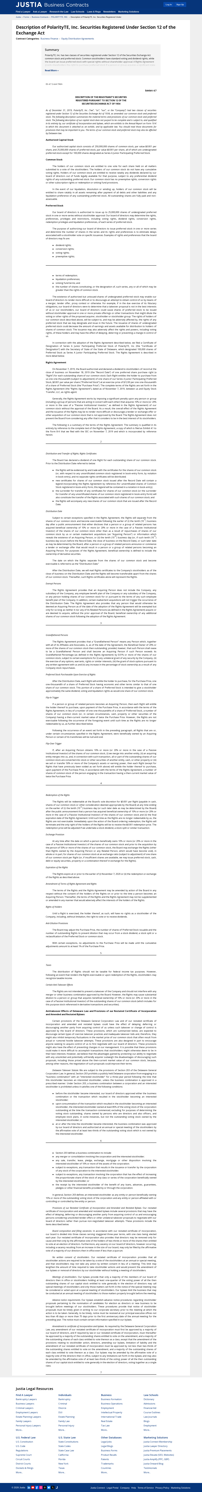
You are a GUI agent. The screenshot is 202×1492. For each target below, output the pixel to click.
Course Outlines (152, 1412)
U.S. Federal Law (26, 1437)
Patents (105, 1459)
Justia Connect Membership (158, 1441)
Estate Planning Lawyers (28, 1416)
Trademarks (107, 1463)
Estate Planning (66, 1416)
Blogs (147, 1421)
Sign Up (180, 4)
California (63, 1454)
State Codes (64, 1446)
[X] (52, 1487)
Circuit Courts (23, 1459)
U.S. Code (20, 1446)
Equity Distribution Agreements (77, 38)
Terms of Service (146, 1488)
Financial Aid (150, 1408)
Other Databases (111, 1437)
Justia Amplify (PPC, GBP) (156, 1459)
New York (63, 1463)
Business (106, 1395)
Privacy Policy (162, 1488)
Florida (61, 1459)
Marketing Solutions (128, 12)
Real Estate (106, 1421)
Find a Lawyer (23, 12)
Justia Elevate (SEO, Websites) (159, 1454)
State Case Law (66, 1450)
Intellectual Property (111, 1412)
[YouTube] (32, 1487)
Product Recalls (109, 1454)
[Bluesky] (48, 1487)
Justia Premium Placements (158, 1450)
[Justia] (29, 4)
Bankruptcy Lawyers (26, 1399)
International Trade (111, 1416)
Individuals (64, 1395)
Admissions (149, 1403)
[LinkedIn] (29, 1487)
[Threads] (44, 1487)
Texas (61, 1468)
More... (19, 1429)
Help (133, 1488)
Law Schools (77, 12)
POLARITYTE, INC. (59, 17)
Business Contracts (40, 17)
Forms (26, 17)
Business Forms (109, 1450)
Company (125, 1488)
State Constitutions (68, 1441)
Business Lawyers (25, 1403)
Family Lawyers (23, 1421)
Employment (107, 1408)
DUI (60, 1412)
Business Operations (112, 1403)
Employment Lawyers (27, 1412)
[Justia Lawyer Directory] (56, 1487)
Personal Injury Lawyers (28, 1425)
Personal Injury (66, 1425)
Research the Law (59, 12)
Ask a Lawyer (40, 12)
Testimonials (150, 1468)
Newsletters (109, 12)
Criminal (62, 1403)
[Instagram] (40, 1487)
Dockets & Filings (24, 1468)
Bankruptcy (64, 1399)
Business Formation (111, 1399)
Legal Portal (112, 1488)
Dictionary (149, 1399)
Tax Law (105, 1425)
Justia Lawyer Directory (156, 1446)
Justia (18, 17)
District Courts (23, 1463)
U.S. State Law (67, 1437)
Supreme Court (24, 1454)
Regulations (22, 1450)
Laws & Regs (94, 12)
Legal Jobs (106, 1441)
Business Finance (49, 38)
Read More (51, 70)
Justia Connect (97, 1488)
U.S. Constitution (24, 1441)
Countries (106, 1468)
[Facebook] (36, 1487)
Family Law (64, 1421)
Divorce (62, 1408)
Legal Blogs (107, 1446)
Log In (169, 4)
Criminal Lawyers (24, 1408)
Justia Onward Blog (153, 1463)
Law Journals (150, 1416)
